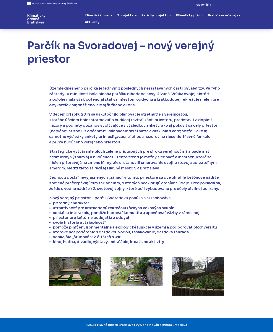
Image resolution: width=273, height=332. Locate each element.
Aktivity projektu (154, 15)
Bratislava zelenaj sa (224, 15)
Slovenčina (203, 4)
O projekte (125, 15)
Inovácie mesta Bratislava (168, 325)
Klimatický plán (188, 15)
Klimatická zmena (98, 15)
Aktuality (92, 22)
